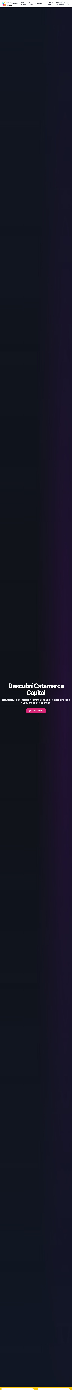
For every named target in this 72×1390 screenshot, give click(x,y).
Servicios (40, 3)
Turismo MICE (50, 4)
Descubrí (15, 4)
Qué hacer (31, 4)
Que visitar (23, 4)
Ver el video (36, 710)
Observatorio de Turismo (60, 4)
